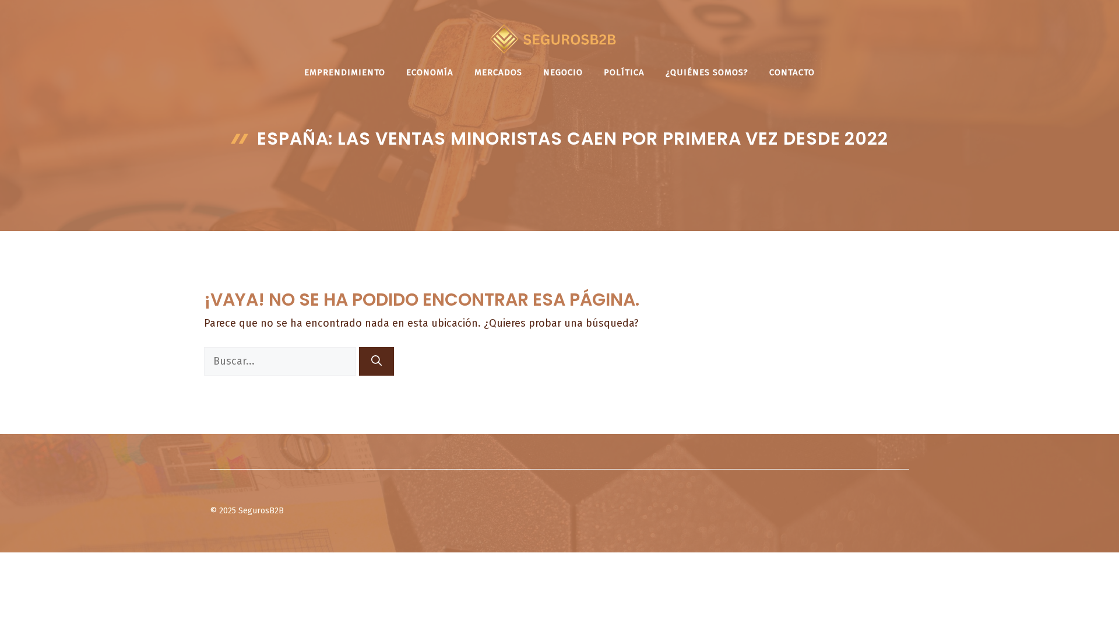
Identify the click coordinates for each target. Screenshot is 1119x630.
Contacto (792, 72)
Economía (429, 72)
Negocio (563, 72)
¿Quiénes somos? (707, 72)
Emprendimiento (344, 72)
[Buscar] (376, 361)
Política (624, 72)
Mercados (498, 72)
